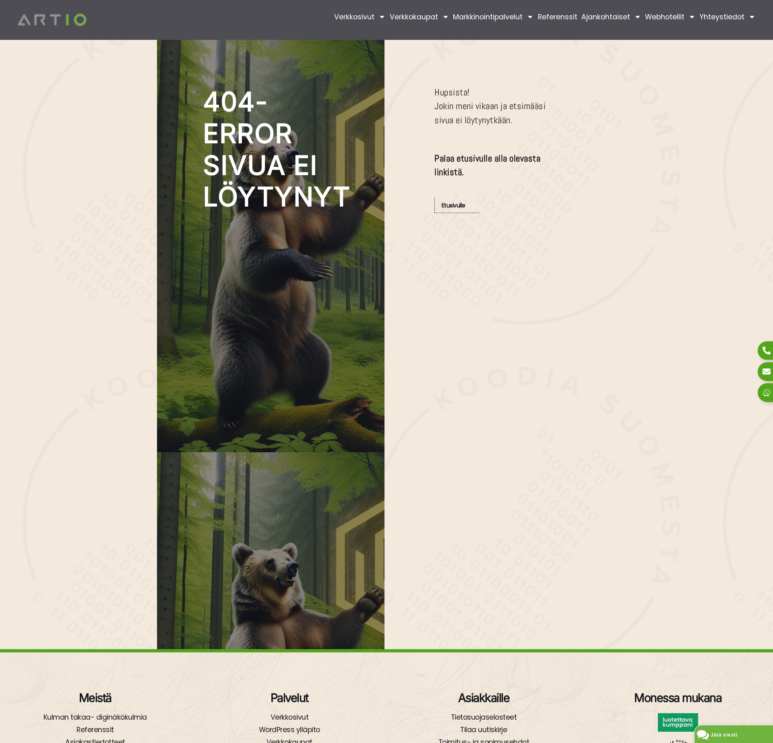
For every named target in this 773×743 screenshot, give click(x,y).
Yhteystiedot (722, 17)
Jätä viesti (724, 735)
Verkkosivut (354, 17)
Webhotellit (664, 17)
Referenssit (557, 17)
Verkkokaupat (414, 17)
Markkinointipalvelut (488, 17)
